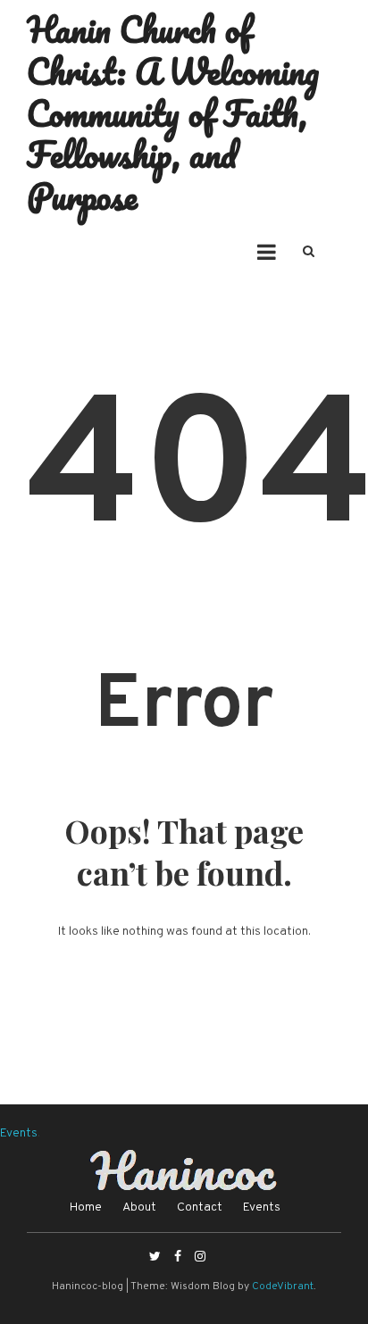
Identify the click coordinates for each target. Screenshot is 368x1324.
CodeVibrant (283, 1286)
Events (19, 1133)
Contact (199, 1207)
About (139, 1207)
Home (86, 1207)
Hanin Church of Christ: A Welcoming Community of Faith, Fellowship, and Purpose (173, 112)
